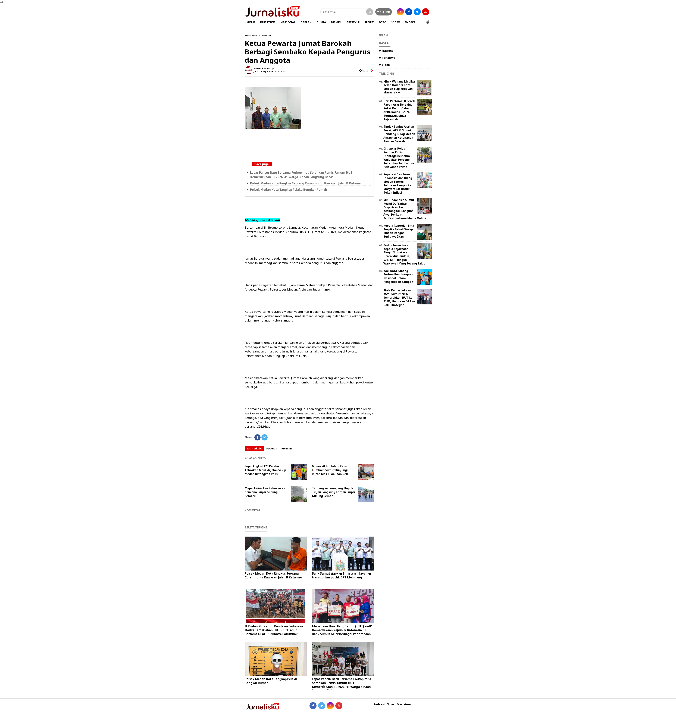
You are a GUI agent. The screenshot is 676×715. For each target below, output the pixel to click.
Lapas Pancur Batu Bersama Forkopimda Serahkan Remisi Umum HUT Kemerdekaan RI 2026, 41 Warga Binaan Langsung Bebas (301, 175)
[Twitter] (264, 437)
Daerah (257, 35)
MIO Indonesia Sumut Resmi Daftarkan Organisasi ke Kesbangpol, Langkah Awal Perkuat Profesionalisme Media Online (404, 209)
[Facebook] (257, 437)
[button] (428, 20)
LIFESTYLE (352, 22)
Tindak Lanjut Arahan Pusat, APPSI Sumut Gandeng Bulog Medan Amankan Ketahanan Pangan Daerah (399, 134)
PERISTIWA (268, 22)
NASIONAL (288, 22)
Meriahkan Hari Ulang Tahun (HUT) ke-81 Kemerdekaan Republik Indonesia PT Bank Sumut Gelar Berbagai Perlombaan (342, 630)
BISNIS (336, 22)
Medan (267, 35)
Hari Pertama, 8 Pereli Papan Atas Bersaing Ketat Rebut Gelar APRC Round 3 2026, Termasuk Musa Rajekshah (399, 110)
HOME (251, 22)
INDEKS (410, 22)
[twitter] (417, 11)
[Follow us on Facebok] (313, 705)
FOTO (383, 22)
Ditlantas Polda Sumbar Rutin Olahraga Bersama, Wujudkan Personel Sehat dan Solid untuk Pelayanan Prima (398, 158)
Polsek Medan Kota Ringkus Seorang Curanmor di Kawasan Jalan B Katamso (306, 183)
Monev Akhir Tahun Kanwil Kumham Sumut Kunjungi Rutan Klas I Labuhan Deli (330, 470)
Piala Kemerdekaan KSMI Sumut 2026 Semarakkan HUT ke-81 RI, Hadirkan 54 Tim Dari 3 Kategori (399, 297)
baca (365, 70)
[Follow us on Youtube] (338, 705)
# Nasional (386, 51)
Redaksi (379, 704)
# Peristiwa (387, 58)
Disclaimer (404, 704)
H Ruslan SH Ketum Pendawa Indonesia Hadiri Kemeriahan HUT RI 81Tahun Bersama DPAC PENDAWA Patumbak (274, 630)
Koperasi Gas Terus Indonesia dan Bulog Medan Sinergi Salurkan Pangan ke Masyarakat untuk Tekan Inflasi (397, 183)
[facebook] (408, 11)
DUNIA (321, 22)
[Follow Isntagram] (330, 705)
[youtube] (425, 11)
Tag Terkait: (254, 448)
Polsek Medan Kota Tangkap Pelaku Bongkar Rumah (288, 190)
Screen (384, 12)
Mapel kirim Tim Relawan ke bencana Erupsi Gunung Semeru (265, 492)
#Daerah (271, 448)
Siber (390, 704)
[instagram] (400, 11)
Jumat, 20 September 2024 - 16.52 (269, 71)
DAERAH (306, 22)
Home (248, 35)
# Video (384, 65)
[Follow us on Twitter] (321, 705)
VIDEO (396, 22)
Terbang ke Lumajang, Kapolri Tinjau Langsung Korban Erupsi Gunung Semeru (333, 492)
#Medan (286, 448)
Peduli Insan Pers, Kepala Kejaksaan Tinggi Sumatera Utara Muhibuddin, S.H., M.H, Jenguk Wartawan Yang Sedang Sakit (404, 254)
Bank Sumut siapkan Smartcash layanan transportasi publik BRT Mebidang (341, 575)
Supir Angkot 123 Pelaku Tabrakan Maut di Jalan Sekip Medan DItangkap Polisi (265, 470)
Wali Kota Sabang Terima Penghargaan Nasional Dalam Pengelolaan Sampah (398, 276)
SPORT (369, 22)
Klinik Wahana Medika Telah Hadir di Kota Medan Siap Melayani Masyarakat (399, 87)
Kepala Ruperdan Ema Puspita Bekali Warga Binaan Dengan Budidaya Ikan (398, 231)
